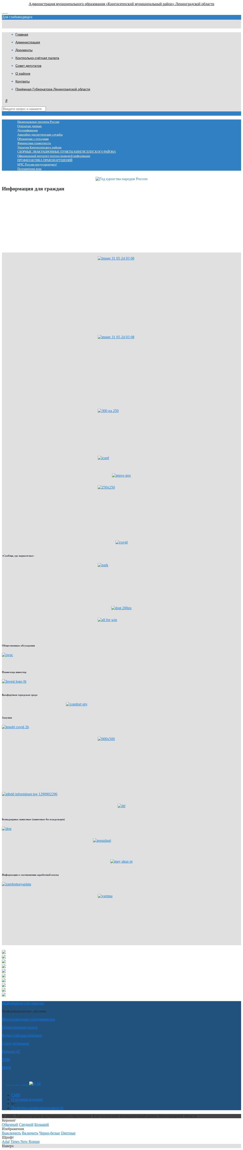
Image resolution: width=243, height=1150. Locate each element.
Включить (30, 1133)
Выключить (11, 1133)
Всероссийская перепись (22, 1035)
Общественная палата (19, 1027)
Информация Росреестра (22, 198)
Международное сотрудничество (28, 1019)
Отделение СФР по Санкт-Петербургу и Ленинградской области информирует (66, 206)
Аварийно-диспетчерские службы (40, 134)
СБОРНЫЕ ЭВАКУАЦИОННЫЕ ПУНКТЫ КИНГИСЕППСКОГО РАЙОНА (66, 151)
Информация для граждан (23, 1003)
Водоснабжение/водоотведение (27, 230)
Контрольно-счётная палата (37, 58)
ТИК (6, 1060)
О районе (22, 73)
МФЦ (6, 1068)
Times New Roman (25, 1142)
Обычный (10, 1125)
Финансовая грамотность (34, 143)
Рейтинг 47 (11, 1051)
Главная (21, 34)
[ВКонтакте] (16, 1083)
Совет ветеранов (15, 1043)
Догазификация (27, 130)
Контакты (22, 81)
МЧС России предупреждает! (37, 164)
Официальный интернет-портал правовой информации (53, 156)
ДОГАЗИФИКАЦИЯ (19, 214)
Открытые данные (29, 126)
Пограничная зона (29, 168)
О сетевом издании (26, 1099)
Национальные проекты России (38, 122)
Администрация (27, 42)
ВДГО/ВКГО (12, 222)
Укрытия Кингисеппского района (39, 147)
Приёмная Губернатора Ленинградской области (52, 89)
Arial (5, 1142)
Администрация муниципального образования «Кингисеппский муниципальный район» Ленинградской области (121, 4)
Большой (41, 1125)
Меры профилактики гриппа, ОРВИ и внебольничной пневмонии (56, 246)
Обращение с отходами (33, 139)
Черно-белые (49, 1133)
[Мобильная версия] (25, 1083)
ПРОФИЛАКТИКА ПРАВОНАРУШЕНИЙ (44, 160)
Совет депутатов (28, 66)
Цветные (68, 1133)
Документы (24, 50)
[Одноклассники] (9, 1083)
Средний (26, 1125)
